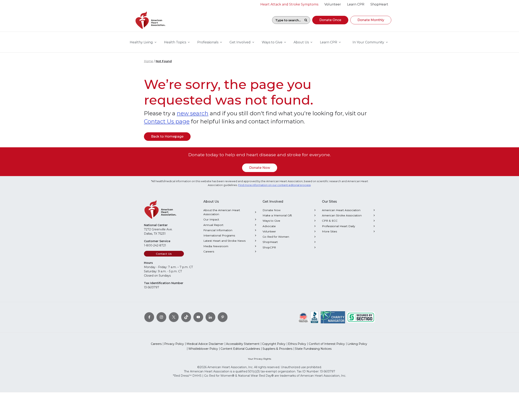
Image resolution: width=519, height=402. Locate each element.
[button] (330, 20)
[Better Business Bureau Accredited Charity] (314, 317)
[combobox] (286, 20)
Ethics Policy (297, 344)
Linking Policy (357, 344)
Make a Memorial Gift (277, 215)
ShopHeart (270, 242)
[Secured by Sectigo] (361, 317)
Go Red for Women (276, 236)
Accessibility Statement (243, 344)
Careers (208, 251)
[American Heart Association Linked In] (210, 317)
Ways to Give (271, 220)
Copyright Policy (273, 344)
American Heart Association (341, 210)
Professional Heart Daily (338, 226)
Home (148, 61)
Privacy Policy (174, 344)
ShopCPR (269, 247)
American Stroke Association (342, 215)
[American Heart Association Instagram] (161, 317)
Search (305, 20)
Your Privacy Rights (259, 358)
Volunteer (269, 231)
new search (192, 113)
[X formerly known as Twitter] (173, 317)
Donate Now (259, 168)
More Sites (329, 231)
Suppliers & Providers (277, 349)
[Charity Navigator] (333, 317)
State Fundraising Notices (313, 349)
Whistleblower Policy (203, 349)
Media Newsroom (215, 246)
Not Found (164, 61)
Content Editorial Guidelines (240, 349)
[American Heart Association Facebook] (149, 317)
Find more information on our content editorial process (274, 185)
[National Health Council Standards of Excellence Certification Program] (303, 317)
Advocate (269, 226)
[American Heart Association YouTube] (198, 317)
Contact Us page (167, 121)
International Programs (219, 235)
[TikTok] (186, 317)
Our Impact (211, 219)
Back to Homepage (167, 136)
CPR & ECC (330, 220)
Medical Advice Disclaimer (205, 344)
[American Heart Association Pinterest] (222, 317)
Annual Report (213, 225)
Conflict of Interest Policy (327, 344)
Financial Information (217, 230)
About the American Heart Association (221, 212)
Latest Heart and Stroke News (224, 240)
